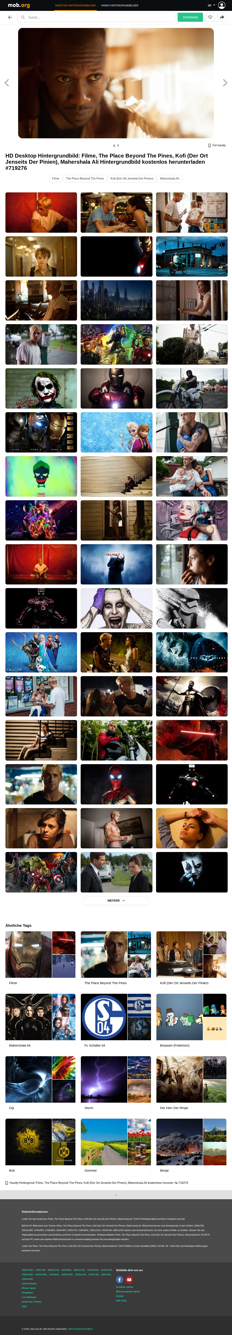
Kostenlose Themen (32, 1302)
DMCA (89, 1329)
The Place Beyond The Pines (85, 178)
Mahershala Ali (169, 178)
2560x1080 (27, 1274)
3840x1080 (41, 1274)
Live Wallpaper (29, 1297)
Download (190, 17)
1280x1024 (92, 1270)
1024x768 (93, 1274)
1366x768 (40, 1270)
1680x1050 (66, 1274)
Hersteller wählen (124, 1287)
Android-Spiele (29, 1283)
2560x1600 (27, 1279)
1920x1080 (27, 1270)
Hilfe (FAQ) (121, 1300)
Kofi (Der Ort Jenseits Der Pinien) (132, 178)
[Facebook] (120, 1282)
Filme (55, 178)
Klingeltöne (27, 1292)
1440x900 (54, 1274)
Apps (24, 1306)
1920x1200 (80, 1274)
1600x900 (66, 1270)
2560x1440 (79, 1270)
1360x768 (106, 1274)
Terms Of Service (76, 1329)
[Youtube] (130, 1282)
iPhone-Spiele (29, 1288)
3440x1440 (106, 1270)
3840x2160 (53, 1270)
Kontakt (119, 1296)
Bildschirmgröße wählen (128, 1291)
